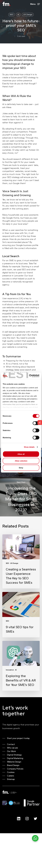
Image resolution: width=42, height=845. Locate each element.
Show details (29, 447)
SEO (11, 14)
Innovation (10, 670)
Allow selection (21, 461)
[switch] (36, 423)
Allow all (21, 454)
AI (18, 14)
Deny (21, 468)
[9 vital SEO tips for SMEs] (21, 614)
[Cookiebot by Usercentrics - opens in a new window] (29, 375)
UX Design (27, 14)
